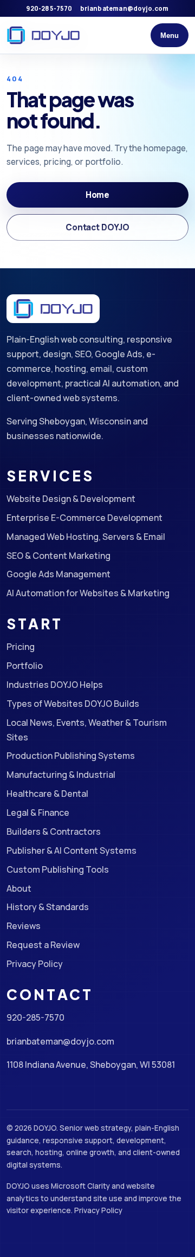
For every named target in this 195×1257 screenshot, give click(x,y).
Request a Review (43, 945)
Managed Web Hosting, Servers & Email (85, 537)
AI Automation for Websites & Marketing (88, 593)
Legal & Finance (37, 812)
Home (97, 195)
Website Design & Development (70, 499)
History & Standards (47, 907)
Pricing (20, 647)
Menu (169, 35)
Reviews (23, 926)
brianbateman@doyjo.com (124, 8)
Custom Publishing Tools (57, 869)
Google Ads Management (58, 574)
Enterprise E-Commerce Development (84, 518)
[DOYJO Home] (43, 35)
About (18, 888)
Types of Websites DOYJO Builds (72, 704)
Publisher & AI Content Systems (71, 850)
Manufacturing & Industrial (60, 775)
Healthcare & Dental (47, 794)
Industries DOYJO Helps (54, 685)
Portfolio (24, 666)
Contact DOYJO (97, 227)
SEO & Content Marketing (58, 556)
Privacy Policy (34, 964)
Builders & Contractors (53, 831)
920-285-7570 (49, 8)
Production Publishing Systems (70, 756)
